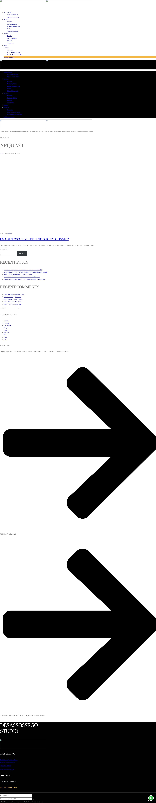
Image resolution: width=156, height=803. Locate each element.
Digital (5, 330)
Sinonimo (18, 297)
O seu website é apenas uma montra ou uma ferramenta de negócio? (23, 270)
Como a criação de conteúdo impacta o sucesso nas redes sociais (22, 277)
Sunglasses (18, 301)
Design (10, 233)
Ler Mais (3, 247)
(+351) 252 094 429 (5, 766)
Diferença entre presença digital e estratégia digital (18, 274)
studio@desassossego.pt (7, 769)
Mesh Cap (18, 304)
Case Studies (7, 325)
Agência (6, 320)
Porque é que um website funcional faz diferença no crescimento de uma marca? (26, 272)
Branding (6, 323)
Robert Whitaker (8, 294)
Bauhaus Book (19, 294)
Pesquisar (3, 250)
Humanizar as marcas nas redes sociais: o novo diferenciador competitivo (24, 279)
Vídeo (5, 337)
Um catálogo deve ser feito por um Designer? (34, 239)
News (5, 335)
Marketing (6, 332)
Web (5, 339)
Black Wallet (18, 299)
